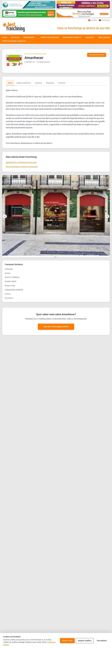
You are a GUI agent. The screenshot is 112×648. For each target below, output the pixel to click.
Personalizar (102, 640)
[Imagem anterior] (5, 216)
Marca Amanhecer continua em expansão (22, 166)
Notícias (15, 37)
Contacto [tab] (61, 83)
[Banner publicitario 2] (83, 5)
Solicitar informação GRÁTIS (56, 326)
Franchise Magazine (50, 37)
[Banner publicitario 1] (28, 5)
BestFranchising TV (72, 37)
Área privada (104, 37)
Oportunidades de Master (14, 41)
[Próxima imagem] (107, 216)
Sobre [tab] (10, 83)
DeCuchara (9, 298)
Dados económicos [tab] (24, 83)
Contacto (89, 37)
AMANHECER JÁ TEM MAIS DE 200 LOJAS (21, 162)
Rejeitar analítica (84, 640)
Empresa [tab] (38, 83)
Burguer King (10, 285)
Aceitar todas (67, 640)
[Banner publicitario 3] (28, 14)
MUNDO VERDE (10, 281)
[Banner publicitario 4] (83, 14)
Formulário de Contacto (96, 55)
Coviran (8, 294)
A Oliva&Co (9, 269)
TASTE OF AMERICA (12, 277)
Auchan (7, 273)
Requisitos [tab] (50, 83)
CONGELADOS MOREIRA (14, 289)
